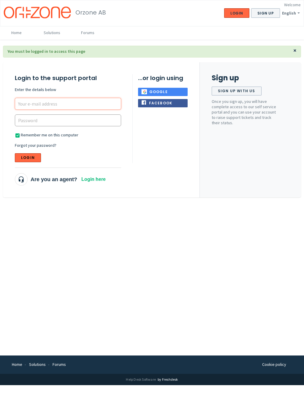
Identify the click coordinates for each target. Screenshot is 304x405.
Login (28, 157)
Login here (93, 179)
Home (16, 32)
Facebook (160, 103)
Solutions (52, 32)
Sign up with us (236, 90)
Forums (87, 32)
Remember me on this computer (49, 135)
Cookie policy (274, 364)
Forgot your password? (35, 145)
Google (158, 91)
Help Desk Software (141, 379)
